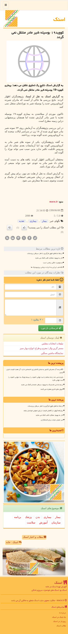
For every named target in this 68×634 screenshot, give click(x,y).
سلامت (31, 522)
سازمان (56, 522)
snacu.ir (53, 201)
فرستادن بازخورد (50, 328)
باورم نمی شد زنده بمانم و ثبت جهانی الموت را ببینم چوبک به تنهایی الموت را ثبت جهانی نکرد (35, 378)
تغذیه (21, 221)
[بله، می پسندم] (24, 227)
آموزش (43, 522)
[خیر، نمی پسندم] (9, 227)
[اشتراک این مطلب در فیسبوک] (29, 238)
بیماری (33, 221)
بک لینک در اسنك (59, 617)
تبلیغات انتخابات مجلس (52, 343)
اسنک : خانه (12, 542)
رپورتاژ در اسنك (59, 621)
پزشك (28, 517)
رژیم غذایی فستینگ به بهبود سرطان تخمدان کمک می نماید (42, 384)
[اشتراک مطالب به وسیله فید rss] (7, 238)
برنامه (17, 517)
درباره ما (62, 613)
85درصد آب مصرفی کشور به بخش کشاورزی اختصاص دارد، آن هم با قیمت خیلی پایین (34, 371)
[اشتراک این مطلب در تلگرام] (35, 238)
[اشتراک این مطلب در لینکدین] (12, 238)
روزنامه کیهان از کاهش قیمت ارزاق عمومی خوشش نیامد (43, 410)
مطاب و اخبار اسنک (33, 537)
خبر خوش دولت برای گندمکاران (52, 420)
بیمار (44, 221)
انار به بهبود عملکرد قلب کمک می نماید (49, 258)
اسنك (59, 19)
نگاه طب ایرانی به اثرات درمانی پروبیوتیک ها (47, 267)
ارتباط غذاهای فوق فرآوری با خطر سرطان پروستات (45, 253)
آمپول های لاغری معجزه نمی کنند (51, 389)
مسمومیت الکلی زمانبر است (53, 262)
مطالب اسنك (61, 626)
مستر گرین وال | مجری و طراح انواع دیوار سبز (41, 348)
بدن (38, 517)
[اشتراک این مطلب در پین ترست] (18, 238)
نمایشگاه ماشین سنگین (52, 353)
